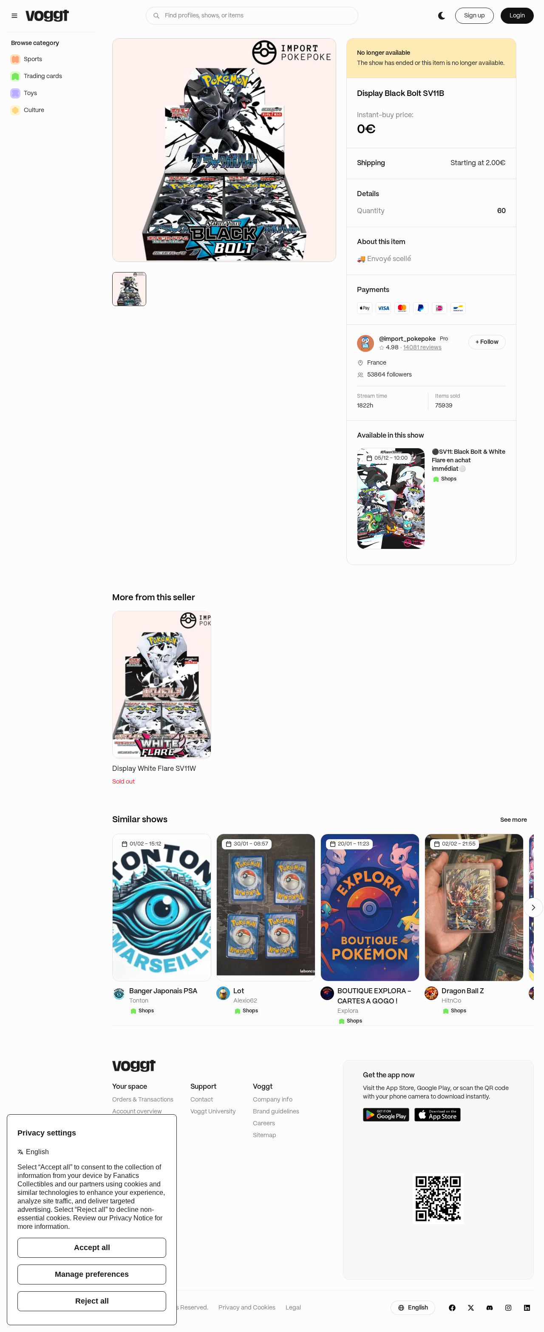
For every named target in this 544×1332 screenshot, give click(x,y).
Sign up (474, 16)
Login (517, 16)
